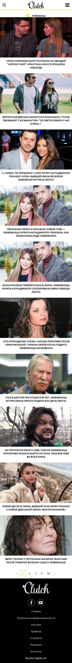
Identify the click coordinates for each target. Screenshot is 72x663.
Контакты (36, 651)
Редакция (36, 644)
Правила (36, 631)
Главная (36, 611)
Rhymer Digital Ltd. (36, 658)
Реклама (36, 624)
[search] (4, 5)
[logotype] (36, 5)
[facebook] (31, 602)
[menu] (67, 5)
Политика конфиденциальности (36, 618)
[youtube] (40, 602)
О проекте (36, 638)
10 (48, 573)
